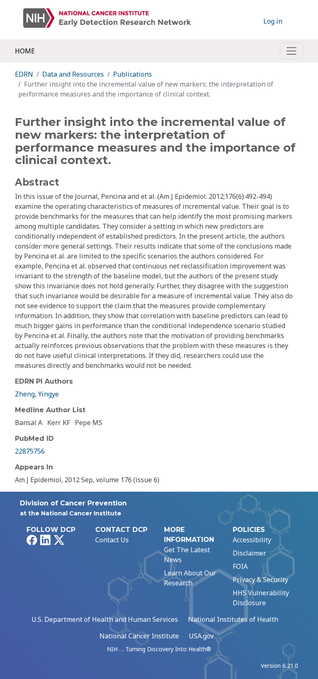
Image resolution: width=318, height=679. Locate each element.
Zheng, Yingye (37, 394)
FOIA (240, 566)
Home (25, 51)
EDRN (24, 74)
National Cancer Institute (139, 635)
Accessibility (252, 539)
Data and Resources (73, 74)
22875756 (30, 451)
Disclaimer (249, 553)
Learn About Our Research (190, 577)
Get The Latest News (187, 554)
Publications (132, 74)
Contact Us (112, 539)
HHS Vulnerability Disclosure (261, 597)
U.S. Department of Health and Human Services (104, 619)
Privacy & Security (260, 579)
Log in (272, 21)
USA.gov (201, 635)
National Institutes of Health (233, 619)
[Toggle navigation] (291, 51)
